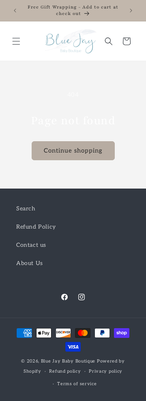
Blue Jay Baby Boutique (69, 361)
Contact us (31, 245)
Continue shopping (73, 150)
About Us (29, 263)
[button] (16, 41)
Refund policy (65, 371)
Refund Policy (36, 226)
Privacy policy (105, 371)
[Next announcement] (131, 10)
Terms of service (77, 383)
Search (26, 208)
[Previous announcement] (15, 10)
